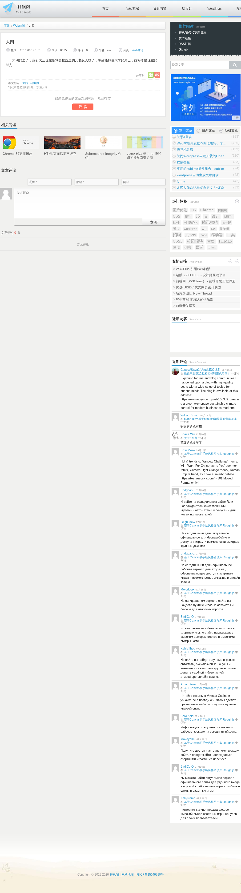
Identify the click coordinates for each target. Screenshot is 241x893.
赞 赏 (82, 107)
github (212, 247)
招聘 (177, 234)
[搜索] (235, 65)
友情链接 (185, 38)
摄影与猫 (159, 8)
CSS (176, 216)
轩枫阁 (16, 7)
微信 (176, 247)
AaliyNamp (188, 798)
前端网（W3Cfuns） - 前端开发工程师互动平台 (207, 281)
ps (206, 216)
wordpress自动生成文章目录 (198, 175)
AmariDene (188, 684)
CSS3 (177, 241)
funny (181, 181)
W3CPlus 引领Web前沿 (193, 269)
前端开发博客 (186, 305)
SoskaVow (188, 450)
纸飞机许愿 (185, 149)
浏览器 (224, 229)
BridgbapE (188, 490)
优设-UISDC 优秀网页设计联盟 (198, 287)
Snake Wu (188, 434)
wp (204, 228)
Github (183, 49)
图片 (176, 229)
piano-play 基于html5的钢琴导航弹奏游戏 (210, 419)
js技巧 (228, 216)
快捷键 (222, 210)
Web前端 (132, 8)
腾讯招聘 (210, 222)
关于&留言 (184, 137)
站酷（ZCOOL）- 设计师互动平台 (201, 275)
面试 (199, 247)
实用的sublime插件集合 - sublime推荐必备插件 (203, 169)
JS (198, 216)
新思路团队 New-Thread (194, 293)
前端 (210, 241)
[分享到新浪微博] (157, 75)
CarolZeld (187, 716)
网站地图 (127, 874)
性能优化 (190, 222)
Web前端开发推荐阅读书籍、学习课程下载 (203, 143)
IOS (213, 229)
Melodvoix (187, 589)
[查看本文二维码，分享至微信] (151, 75)
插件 (176, 222)
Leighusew (188, 522)
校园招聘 (195, 241)
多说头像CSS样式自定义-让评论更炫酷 (203, 188)
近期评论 (179, 362)
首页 (105, 8)
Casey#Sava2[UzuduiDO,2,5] (201, 369)
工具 (231, 235)
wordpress (190, 229)
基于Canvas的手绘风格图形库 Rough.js (209, 453)
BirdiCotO (187, 616)
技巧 (188, 216)
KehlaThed (188, 648)
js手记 (226, 222)
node (204, 235)
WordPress (214, 8)
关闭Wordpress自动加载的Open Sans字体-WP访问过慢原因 (203, 156)
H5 (193, 210)
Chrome (206, 210)
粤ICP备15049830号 (150, 874)
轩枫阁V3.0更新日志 (192, 32)
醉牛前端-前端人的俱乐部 (194, 299)
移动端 (217, 235)
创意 (187, 247)
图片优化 (180, 210)
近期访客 (179, 319)
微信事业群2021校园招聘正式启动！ (207, 373)
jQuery (191, 235)
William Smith (190, 415)
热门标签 (179, 201)
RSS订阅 (185, 44)
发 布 (154, 221)
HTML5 (225, 241)
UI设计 (187, 8)
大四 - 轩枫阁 (30, 83)
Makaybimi (188, 739)
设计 (215, 216)
